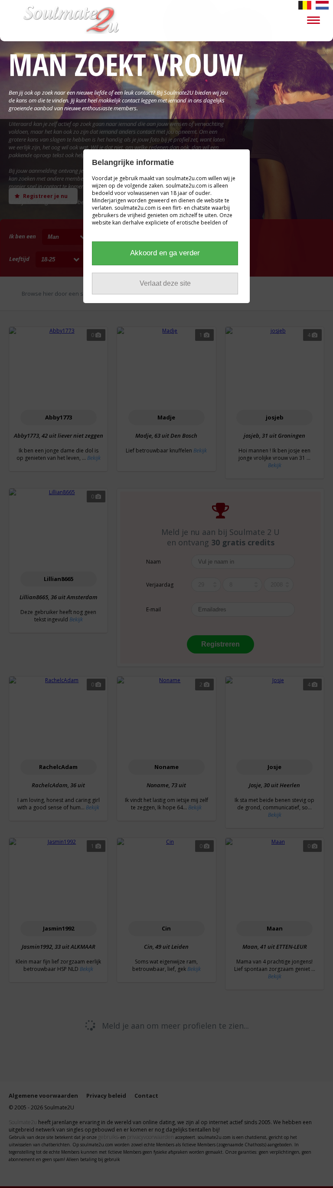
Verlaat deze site (165, 283)
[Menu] (313, 19)
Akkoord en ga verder (165, 253)
